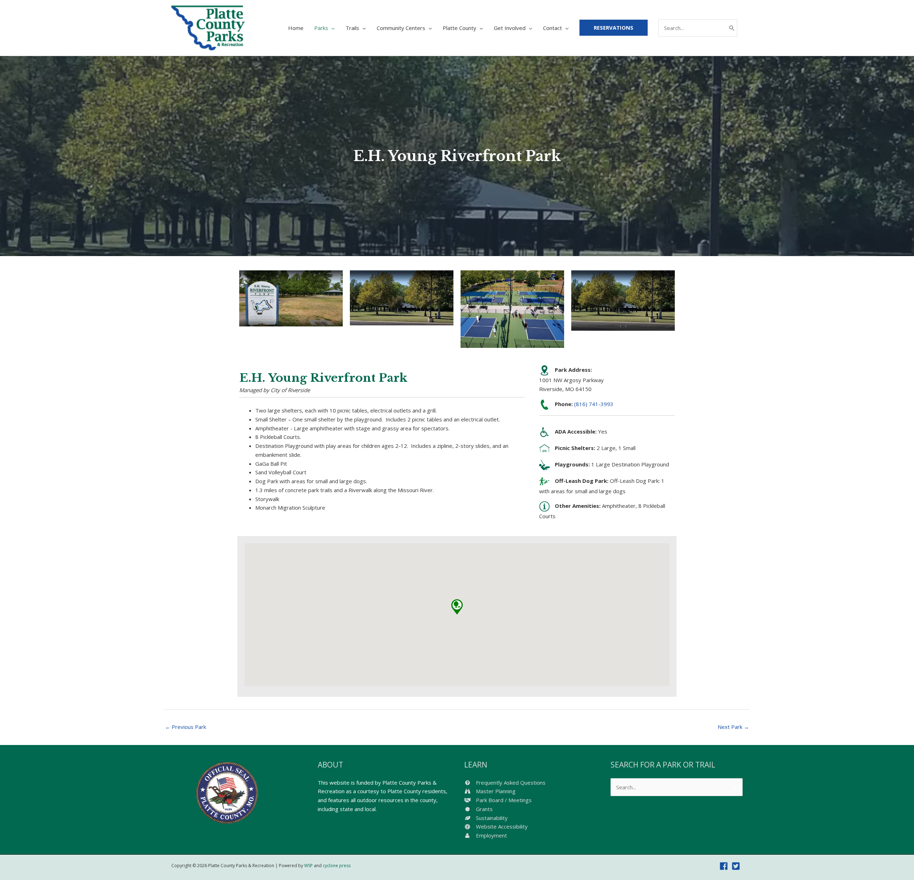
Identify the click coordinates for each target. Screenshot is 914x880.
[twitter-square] (737, 866)
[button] (457, 607)
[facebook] (724, 866)
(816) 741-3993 (593, 404)
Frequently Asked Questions (510, 782)
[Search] (732, 28)
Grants (483, 808)
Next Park (733, 726)
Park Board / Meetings (503, 800)
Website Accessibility (501, 826)
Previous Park (185, 726)
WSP (308, 865)
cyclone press (337, 865)
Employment (490, 835)
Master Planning (495, 791)
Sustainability (491, 817)
